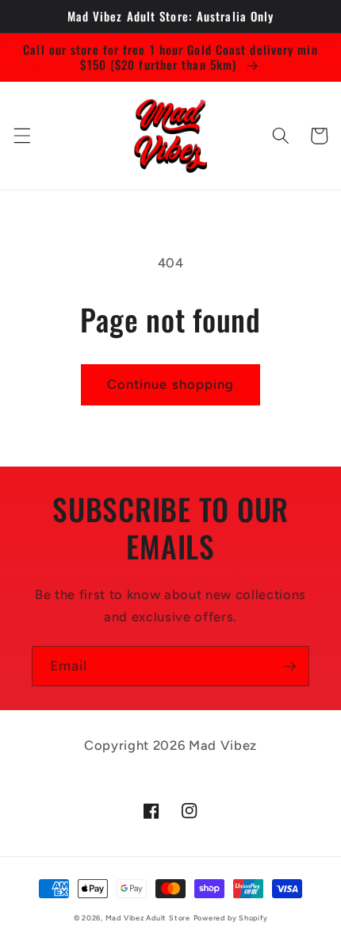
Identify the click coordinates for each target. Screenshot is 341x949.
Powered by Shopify (230, 917)
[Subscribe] (289, 666)
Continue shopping (171, 384)
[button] (21, 136)
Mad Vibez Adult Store (147, 917)
